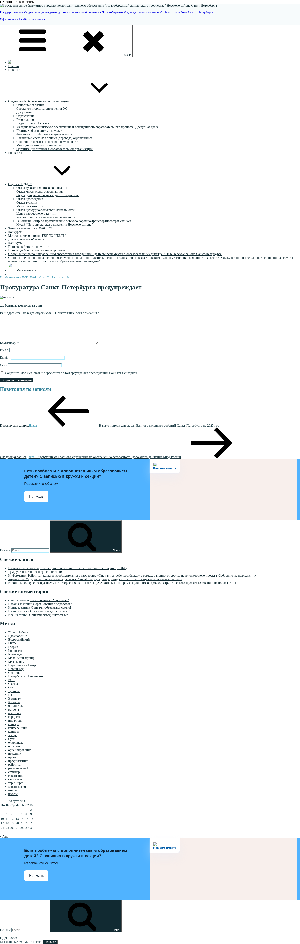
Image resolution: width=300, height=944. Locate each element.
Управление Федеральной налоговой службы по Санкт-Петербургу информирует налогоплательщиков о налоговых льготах (95, 579)
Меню (127, 54)
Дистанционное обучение (26, 239)
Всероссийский (19, 639)
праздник (14, 753)
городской (15, 717)
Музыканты (16, 661)
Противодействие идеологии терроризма (37, 250)
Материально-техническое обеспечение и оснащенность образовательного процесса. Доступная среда (87, 127)
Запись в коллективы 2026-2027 (30, 228)
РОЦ (11, 680)
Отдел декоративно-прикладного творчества (47, 195)
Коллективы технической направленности (46, 217)
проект (13, 757)
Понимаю (50, 941)
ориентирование (19, 750)
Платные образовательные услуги (40, 130)
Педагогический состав (32, 123)
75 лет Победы (18, 632)
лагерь (12, 735)
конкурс (13, 724)
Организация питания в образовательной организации (54, 149)
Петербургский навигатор (26, 676)
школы (13, 794)
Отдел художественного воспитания (41, 188)
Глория (13, 647)
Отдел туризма (26, 202)
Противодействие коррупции (28, 246)
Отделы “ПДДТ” (20, 184)
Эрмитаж (14, 698)
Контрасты (15, 650)
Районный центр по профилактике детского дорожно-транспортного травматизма (73, 221)
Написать (36, 496)
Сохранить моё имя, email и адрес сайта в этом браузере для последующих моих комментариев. (71, 373)
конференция (17, 728)
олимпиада (15, 742)
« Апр (4, 836)
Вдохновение (17, 636)
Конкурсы (15, 232)
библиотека (16, 705)
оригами (14, 746)
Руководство (25, 119)
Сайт (3, 365)
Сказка (13, 683)
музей (12, 739)
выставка (14, 713)
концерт (13, 731)
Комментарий (9, 343)
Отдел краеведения (29, 199)
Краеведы (15, 654)
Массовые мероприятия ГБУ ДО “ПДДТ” (37, 235)
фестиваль (15, 779)
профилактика (18, 761)
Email (5, 357)
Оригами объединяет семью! (51, 607)
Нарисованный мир (22, 665)
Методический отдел (31, 206)
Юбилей (14, 702)
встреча (13, 709)
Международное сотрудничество (39, 145)
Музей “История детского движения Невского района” (54, 224)
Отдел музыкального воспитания (39, 191)
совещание (15, 775)
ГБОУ (12, 643)
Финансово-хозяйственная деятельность (44, 134)
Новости (14, 69)
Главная (13, 66)
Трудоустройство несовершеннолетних (35, 572)
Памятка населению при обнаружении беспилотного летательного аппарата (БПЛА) (67, 568)
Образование (25, 116)
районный (15, 764)
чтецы (12, 790)
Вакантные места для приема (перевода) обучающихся (54, 138)
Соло (11, 687)
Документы (24, 112)
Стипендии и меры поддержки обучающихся (47, 141)
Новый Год (16, 669)
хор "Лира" (16, 783)
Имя (4, 350)
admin (66, 277)
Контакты (15, 152)
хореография (17, 786)
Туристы (14, 691)
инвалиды (15, 720)
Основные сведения (30, 105)
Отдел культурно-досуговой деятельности (45, 210)
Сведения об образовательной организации (38, 101)
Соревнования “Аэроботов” (49, 600)
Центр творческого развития (36, 213)
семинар (14, 772)
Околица (14, 672)
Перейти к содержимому (17, 1)
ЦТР (11, 694)
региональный (18, 768)
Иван (12, 615)
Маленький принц (21, 658)
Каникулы (15, 243)
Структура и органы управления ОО (42, 108)
